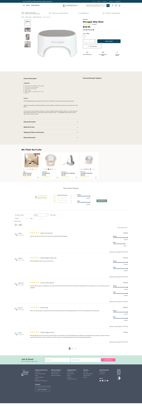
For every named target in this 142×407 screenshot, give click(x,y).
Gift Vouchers (70, 372)
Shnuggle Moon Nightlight (68, 173)
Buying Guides (70, 373)
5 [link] (90, 24)
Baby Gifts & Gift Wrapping (41, 380)
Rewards (104, 1)
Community (102, 373)
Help (93, 1)
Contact (98, 1)
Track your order (55, 373)
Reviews (37, 379)
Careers (85, 377)
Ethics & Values (86, 375)
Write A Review (101, 200)
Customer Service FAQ (40, 373)
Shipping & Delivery (55, 372)
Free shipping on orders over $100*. (31, 1)
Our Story (85, 372)
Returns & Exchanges (56, 375)
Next (79, 42)
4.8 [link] (31, 177)
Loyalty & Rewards (39, 377)
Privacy (36, 375)
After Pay (69, 377)
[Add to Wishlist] (38, 178)
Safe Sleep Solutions (88, 373)
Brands (68, 375)
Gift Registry (118, 1)
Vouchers (111, 1)
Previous (36, 42)
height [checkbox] (20, 225)
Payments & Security (72, 379)
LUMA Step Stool (27, 173)
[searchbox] (23, 215)
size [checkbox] (16, 225)
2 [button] (72, 348)
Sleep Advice (102, 372)
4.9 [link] (50, 177)
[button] (62, 195)
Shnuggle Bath (46, 173)
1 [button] (69, 348)
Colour (86, 33)
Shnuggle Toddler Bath (86, 173)
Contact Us (37, 372)
